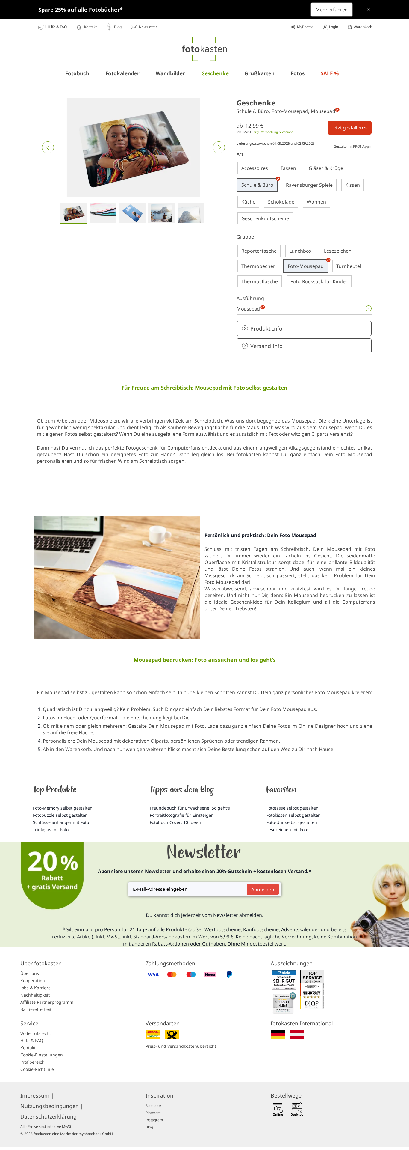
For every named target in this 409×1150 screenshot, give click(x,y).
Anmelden (262, 889)
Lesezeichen (338, 251)
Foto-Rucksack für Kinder (319, 281)
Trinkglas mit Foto (51, 829)
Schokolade (281, 201)
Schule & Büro (257, 185)
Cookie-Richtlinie (37, 1069)
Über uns (29, 973)
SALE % (330, 73)
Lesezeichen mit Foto (287, 829)
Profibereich (32, 1062)
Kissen (352, 185)
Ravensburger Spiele (309, 185)
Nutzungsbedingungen (51, 1106)
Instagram (154, 1119)
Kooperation (32, 980)
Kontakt (28, 1047)
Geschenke (215, 73)
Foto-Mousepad (306, 266)
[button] (48, 147)
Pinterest (153, 1112)
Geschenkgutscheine (265, 218)
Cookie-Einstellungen (41, 1055)
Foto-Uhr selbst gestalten (291, 822)
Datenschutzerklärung (48, 1116)
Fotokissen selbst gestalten (293, 815)
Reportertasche (259, 251)
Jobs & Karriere (35, 988)
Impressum (37, 1095)
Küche (248, 201)
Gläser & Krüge (326, 168)
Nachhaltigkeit (35, 995)
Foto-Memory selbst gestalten (63, 808)
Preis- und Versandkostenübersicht (181, 1046)
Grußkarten (260, 73)
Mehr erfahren (332, 9)
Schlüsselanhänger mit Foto (61, 822)
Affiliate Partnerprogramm (46, 1002)
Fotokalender (122, 73)
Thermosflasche (259, 281)
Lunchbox (300, 251)
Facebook (153, 1105)
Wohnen (316, 201)
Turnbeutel (348, 266)
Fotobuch (77, 73)
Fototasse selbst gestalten (292, 808)
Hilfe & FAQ (31, 1040)
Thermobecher (258, 266)
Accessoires (254, 168)
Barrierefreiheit (35, 1009)
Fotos (298, 73)
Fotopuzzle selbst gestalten (60, 815)
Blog (149, 1127)
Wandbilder (170, 73)
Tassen (288, 168)
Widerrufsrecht (35, 1033)
